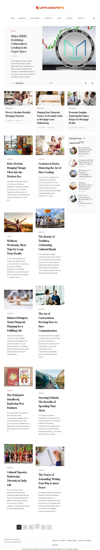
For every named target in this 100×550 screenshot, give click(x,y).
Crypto (13, 31)
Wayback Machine (47, 549)
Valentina (11, 120)
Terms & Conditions (84, 540)
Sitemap (55, 545)
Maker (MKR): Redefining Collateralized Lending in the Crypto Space (19, 44)
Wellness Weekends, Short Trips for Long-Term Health (85, 186)
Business (22, 18)
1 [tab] (48, 82)
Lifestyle (48, 18)
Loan (59, 18)
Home (13, 18)
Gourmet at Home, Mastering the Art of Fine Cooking (50, 168)
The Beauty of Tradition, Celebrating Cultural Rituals (85, 173)
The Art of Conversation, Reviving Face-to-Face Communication (48, 322)
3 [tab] (51, 82)
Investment (35, 18)
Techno (69, 18)
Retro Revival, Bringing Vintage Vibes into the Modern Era (85, 151)
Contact (81, 18)
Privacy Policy (71, 540)
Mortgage (9, 108)
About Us (55, 540)
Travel (9, 236)
